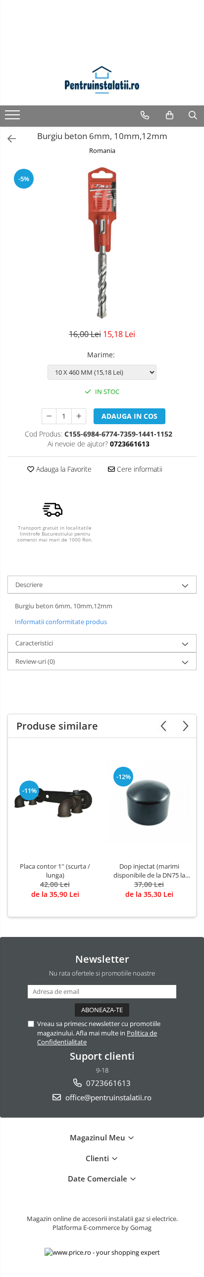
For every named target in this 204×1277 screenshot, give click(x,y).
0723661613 (107, 1083)
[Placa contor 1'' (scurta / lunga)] (55, 802)
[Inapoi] (7, 139)
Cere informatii (138, 469)
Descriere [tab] (29, 584)
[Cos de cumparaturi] (169, 115)
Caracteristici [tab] (34, 642)
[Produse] (13, 117)
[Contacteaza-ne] (145, 115)
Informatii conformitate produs (61, 621)
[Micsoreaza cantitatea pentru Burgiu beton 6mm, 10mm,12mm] (49, 416)
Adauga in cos (129, 416)
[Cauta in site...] (193, 115)
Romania (102, 150)
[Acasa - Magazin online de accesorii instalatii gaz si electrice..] (102, 80)
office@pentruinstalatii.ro (107, 1097)
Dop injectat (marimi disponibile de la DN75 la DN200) (149, 871)
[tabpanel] (102, 243)
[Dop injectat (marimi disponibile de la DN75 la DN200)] (149, 802)
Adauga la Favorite (63, 469)
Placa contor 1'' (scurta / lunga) (55, 871)
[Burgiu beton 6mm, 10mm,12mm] (102, 243)
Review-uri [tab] (35, 661)
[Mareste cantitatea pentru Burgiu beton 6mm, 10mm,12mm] (78, 416)
